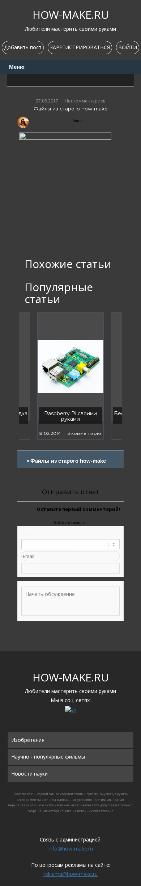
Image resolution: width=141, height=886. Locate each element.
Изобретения (27, 739)
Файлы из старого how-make (68, 463)
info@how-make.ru (70, 848)
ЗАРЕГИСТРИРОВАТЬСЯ (80, 47)
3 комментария (85, 433)
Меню (17, 67)
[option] (70, 375)
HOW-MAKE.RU (71, 14)
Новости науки (29, 773)
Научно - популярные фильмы (48, 756)
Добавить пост (23, 47)
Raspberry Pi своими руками (70, 416)
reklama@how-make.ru (70, 873)
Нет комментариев (85, 101)
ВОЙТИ (127, 47)
